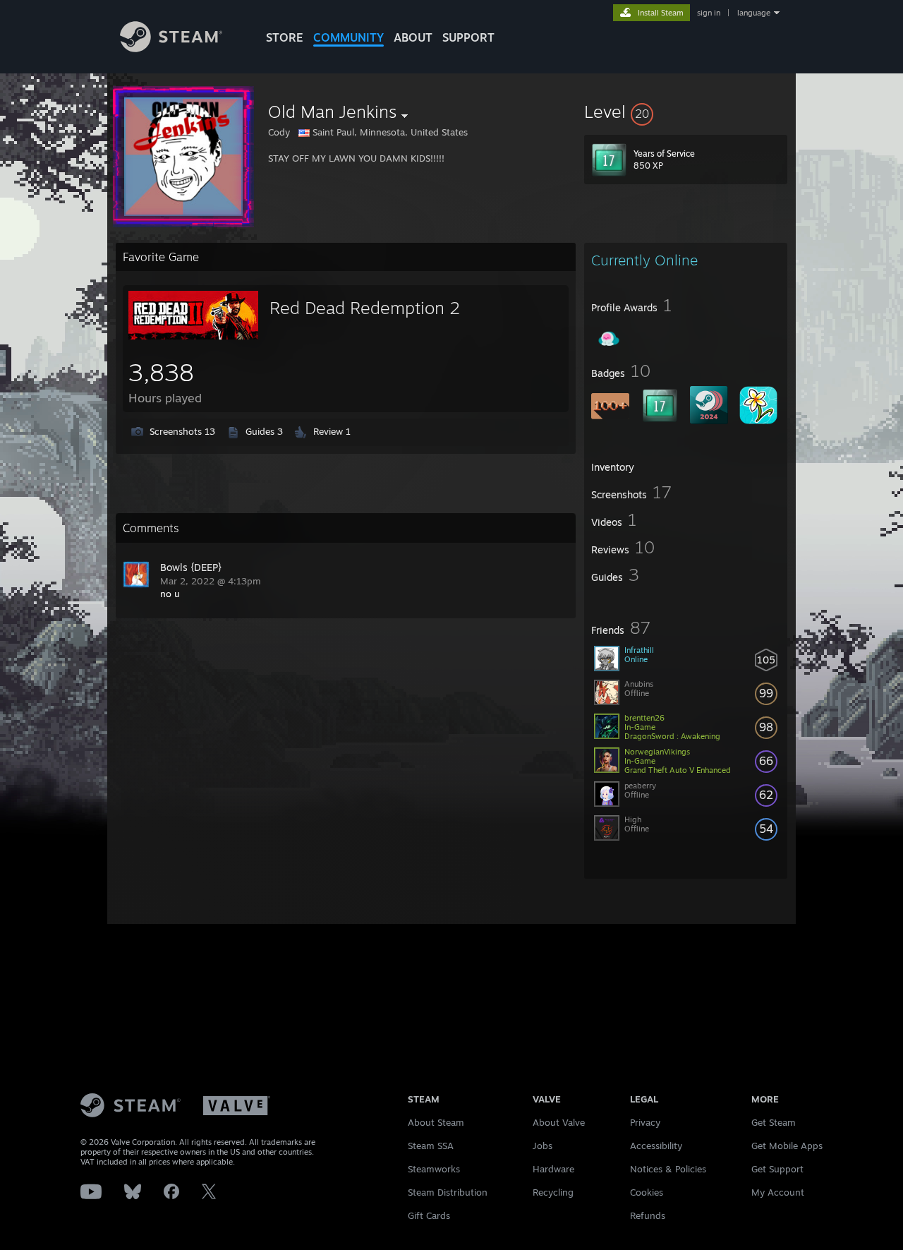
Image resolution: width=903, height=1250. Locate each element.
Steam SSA (431, 1145)
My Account (777, 1192)
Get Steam (773, 1122)
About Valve (559, 1122)
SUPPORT (468, 37)
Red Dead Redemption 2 (364, 307)
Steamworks (434, 1168)
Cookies (646, 1192)
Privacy (645, 1122)
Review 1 (332, 431)
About (413, 37)
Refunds (647, 1215)
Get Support (777, 1168)
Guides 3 (264, 431)
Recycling (553, 1192)
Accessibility (656, 1145)
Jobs (542, 1145)
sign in (708, 13)
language (753, 13)
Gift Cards (429, 1215)
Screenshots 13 (182, 431)
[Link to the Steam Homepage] (171, 48)
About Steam (436, 1122)
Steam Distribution (447, 1192)
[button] (685, 111)
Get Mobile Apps (787, 1145)
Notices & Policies (668, 1168)
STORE (284, 37)
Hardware (553, 1168)
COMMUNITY (348, 37)
